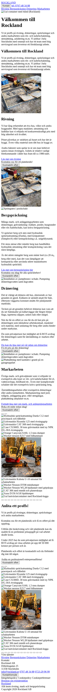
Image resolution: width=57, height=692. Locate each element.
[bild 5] (15, 499)
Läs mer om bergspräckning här (17, 270)
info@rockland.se (10, 671)
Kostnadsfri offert (10, 165)
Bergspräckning (18, 8)
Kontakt (6, 6)
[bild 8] (24, 499)
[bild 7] (21, 499)
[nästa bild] (5, 413)
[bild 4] (12, 499)
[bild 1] (2, 499)
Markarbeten (43, 8)
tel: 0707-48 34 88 (21, 5)
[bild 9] (28, 499)
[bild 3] (9, 499)
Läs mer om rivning (11, 159)
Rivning (5, 8)
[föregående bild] (2, 413)
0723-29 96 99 (42, 671)
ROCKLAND (8, 2)
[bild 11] (34, 499)
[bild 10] (31, 499)
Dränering (31, 8)
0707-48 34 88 (27, 671)
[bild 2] (5, 499)
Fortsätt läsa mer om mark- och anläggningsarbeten (26, 404)
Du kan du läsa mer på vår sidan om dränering (24, 345)
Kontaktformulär (10, 675)
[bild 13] (40, 499)
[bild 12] (37, 499)
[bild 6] (18, 499)
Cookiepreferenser (41, 677)
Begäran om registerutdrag (14, 680)
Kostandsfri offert (10, 276)
